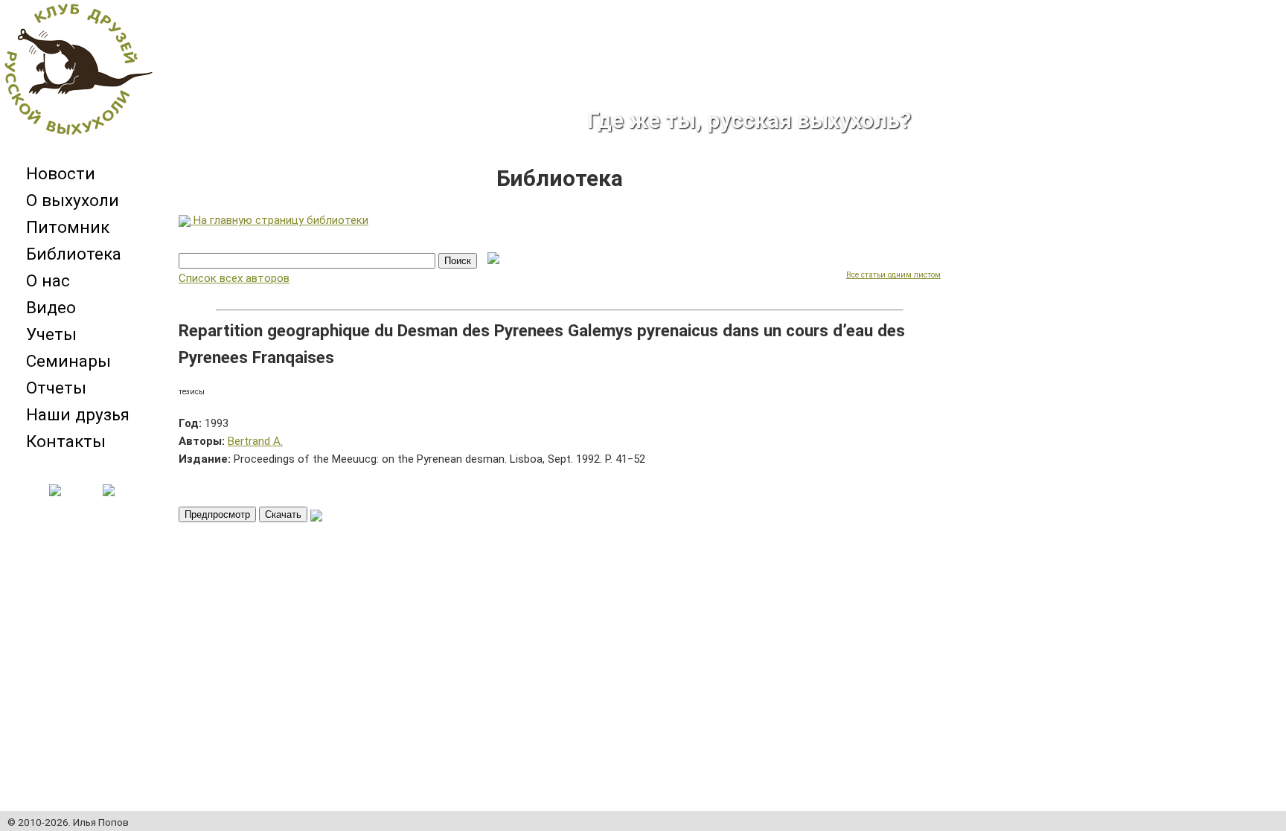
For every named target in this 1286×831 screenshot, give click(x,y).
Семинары (68, 360)
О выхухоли (72, 200)
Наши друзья (77, 414)
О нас (48, 280)
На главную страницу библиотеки (279, 220)
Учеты (51, 334)
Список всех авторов (234, 278)
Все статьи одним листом (893, 275)
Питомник (67, 227)
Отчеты (56, 387)
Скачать (283, 514)
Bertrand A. (255, 441)
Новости (60, 173)
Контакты (66, 441)
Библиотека (73, 253)
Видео (51, 307)
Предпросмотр (217, 514)
